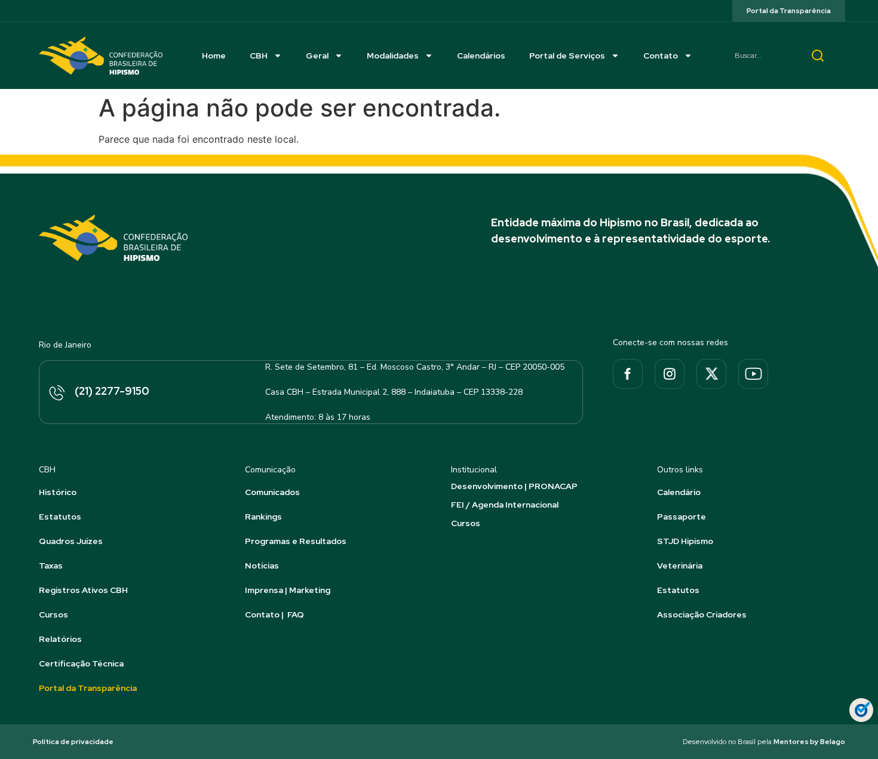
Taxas (51, 565)
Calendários (481, 55)
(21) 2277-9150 (112, 391)
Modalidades (393, 55)
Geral (317, 55)
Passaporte (681, 516)
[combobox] (761, 55)
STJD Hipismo (685, 541)
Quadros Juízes (71, 541)
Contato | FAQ (274, 614)
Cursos (53, 614)
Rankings (263, 516)
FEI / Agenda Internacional (504, 504)
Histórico (57, 492)
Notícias (262, 565)
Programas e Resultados (295, 541)
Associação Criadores (702, 614)
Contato (660, 55)
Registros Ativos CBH (83, 590)
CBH (259, 55)
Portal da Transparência (88, 688)
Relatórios (60, 639)
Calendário (679, 492)
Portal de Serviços (567, 55)
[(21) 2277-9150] (56, 393)
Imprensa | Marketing (287, 590)
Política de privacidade (73, 741)
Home (214, 55)
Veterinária (679, 565)
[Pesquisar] (817, 55)
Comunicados (272, 492)
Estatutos (60, 516)
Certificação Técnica (81, 663)
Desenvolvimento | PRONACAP (514, 486)
